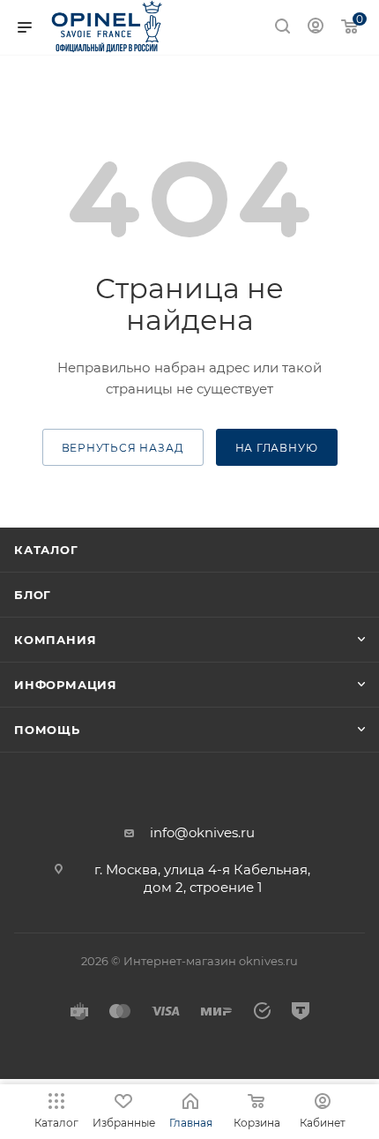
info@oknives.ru (202, 832)
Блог (32, 595)
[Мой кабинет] (315, 27)
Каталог (46, 550)
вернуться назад (123, 447)
